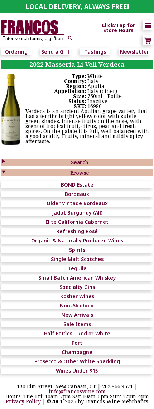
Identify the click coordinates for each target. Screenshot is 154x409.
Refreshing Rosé (77, 231)
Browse (79, 172)
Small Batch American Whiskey (77, 277)
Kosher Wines (77, 296)
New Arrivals (77, 314)
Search (79, 162)
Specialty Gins (77, 287)
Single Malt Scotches (77, 259)
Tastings (95, 51)
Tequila (77, 268)
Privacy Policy (23, 401)
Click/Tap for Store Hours (118, 28)
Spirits (77, 249)
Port (77, 342)
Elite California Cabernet (77, 221)
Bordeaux (77, 194)
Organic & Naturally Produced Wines (77, 240)
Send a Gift (55, 51)
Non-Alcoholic (77, 305)
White (102, 333)
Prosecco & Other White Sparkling (77, 361)
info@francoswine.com (77, 391)
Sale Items (77, 324)
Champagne (77, 352)
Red (82, 333)
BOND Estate (77, 184)
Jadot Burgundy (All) (77, 212)
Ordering (16, 51)
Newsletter (134, 51)
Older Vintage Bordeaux (77, 203)
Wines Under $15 (77, 370)
